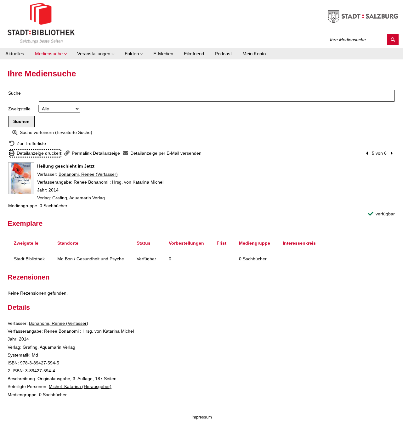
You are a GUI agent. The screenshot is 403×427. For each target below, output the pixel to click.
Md (35, 355)
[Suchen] (393, 39)
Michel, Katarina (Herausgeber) (80, 386)
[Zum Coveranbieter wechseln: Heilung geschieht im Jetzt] (21, 178)
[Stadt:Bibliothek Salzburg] (41, 22)
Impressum (201, 417)
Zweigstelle (19, 108)
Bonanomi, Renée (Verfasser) (88, 174)
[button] (50, 53)
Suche (14, 93)
